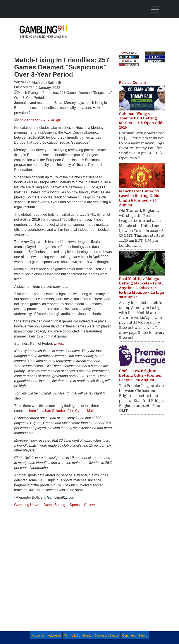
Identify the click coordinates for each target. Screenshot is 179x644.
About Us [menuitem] (38, 635)
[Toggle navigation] (155, 9)
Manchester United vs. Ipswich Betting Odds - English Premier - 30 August (140, 198)
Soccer (89, 505)
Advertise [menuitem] (54, 635)
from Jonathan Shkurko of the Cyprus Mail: (62, 411)
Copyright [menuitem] (129, 635)
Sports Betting (54, 505)
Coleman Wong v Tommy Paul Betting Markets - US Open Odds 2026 (141, 120)
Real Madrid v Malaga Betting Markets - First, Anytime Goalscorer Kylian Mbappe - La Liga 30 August (141, 288)
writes (58, 343)
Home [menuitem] (143, 635)
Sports (75, 505)
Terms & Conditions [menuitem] (77, 635)
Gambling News (26, 505)
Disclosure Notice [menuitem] (107, 635)
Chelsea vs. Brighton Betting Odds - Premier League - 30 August (140, 375)
